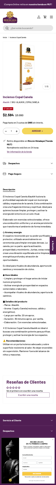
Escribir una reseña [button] (28, 395)
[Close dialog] (53, 439)
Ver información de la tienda (19, 151)
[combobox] (28, 28)
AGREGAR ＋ (37, 131)
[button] (45, 17)
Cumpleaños (25, 466)
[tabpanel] (28, 275)
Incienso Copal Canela (18, 37)
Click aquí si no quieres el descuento (37, 480)
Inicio (5, 37)
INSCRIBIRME (37, 474)
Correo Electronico (27, 455)
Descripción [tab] (9, 189)
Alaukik (6, 102)
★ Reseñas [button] (53, 246)
